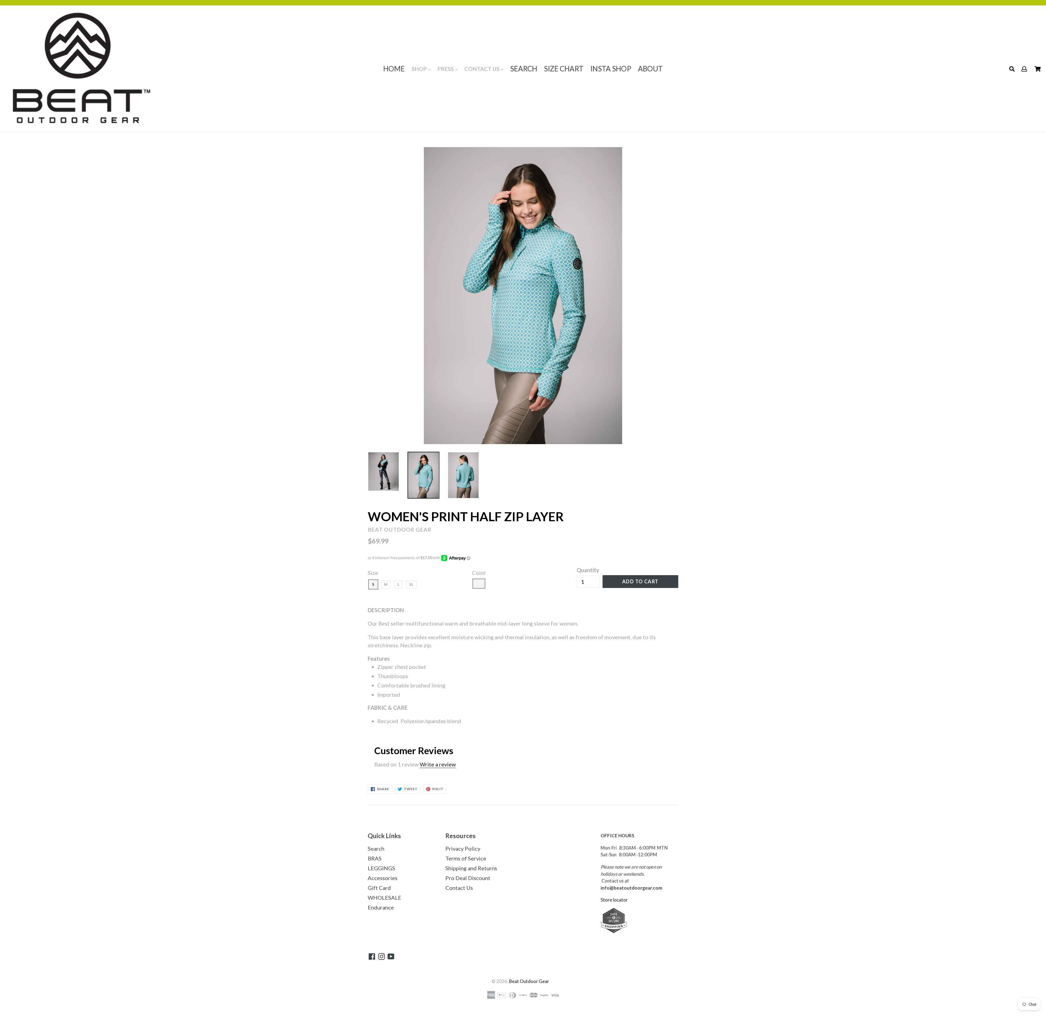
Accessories (382, 878)
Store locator (615, 900)
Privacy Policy (462, 848)
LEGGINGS (381, 868)
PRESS (446, 68)
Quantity (588, 570)
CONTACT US (482, 68)
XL (411, 584)
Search (376, 848)
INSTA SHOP (610, 68)
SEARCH (523, 68)
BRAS (375, 858)
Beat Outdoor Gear (529, 981)
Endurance (381, 907)
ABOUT (650, 68)
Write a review (438, 764)
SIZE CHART (563, 68)
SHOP (420, 68)
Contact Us (459, 887)
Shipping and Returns (471, 868)
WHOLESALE (384, 897)
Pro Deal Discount (467, 878)
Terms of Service (465, 858)
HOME (394, 68)
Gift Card (379, 887)
